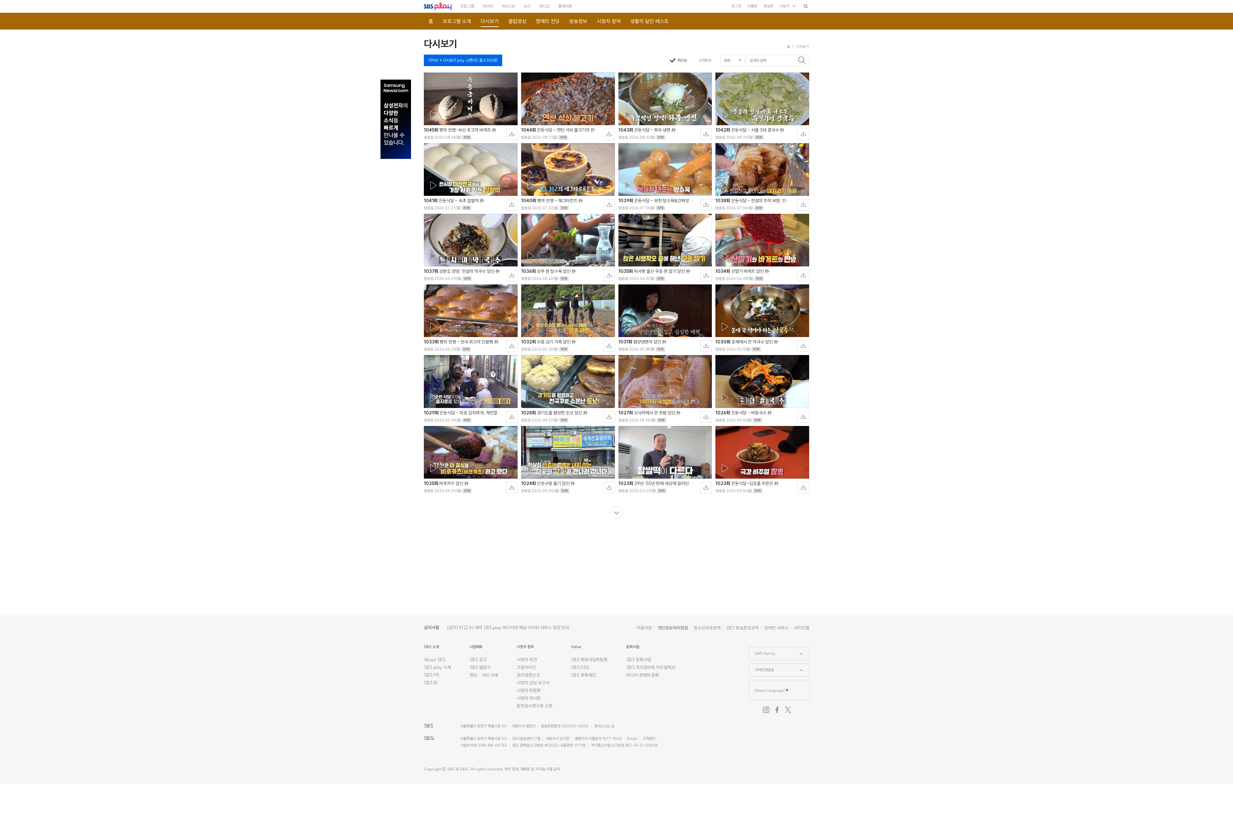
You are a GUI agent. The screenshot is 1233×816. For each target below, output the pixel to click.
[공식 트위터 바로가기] (788, 710)
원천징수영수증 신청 (534, 706)
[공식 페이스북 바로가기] (777, 710)
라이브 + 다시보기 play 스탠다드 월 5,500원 (463, 60)
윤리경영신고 (528, 675)
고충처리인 (526, 667)
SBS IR (431, 683)
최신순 (682, 60)
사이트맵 (801, 628)
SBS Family (762, 651)
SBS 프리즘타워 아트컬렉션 (650, 667)
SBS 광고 (478, 660)
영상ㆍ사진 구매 (483, 675)
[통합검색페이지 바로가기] (805, 6)
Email (632, 738)
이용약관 (644, 628)
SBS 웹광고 (480, 667)
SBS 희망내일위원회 (589, 660)
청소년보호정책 (707, 628)
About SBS (435, 660)
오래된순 (705, 60)
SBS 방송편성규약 (742, 628)
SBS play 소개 (437, 667)
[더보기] (616, 512)
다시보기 (440, 44)
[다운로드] (512, 134)
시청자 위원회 (529, 690)
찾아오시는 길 (604, 726)
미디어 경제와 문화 (642, 675)
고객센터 (649, 738)
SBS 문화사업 (638, 660)
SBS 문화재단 (583, 675)
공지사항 (431, 627)
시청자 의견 (527, 660)
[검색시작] (802, 60)
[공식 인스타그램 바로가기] (766, 710)
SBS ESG (580, 667)
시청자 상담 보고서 (533, 683)
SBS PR (432, 675)
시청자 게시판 (529, 698)
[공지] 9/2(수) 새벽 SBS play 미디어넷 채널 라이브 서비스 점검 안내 (508, 627)
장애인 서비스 (776, 628)
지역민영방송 (761, 668)
